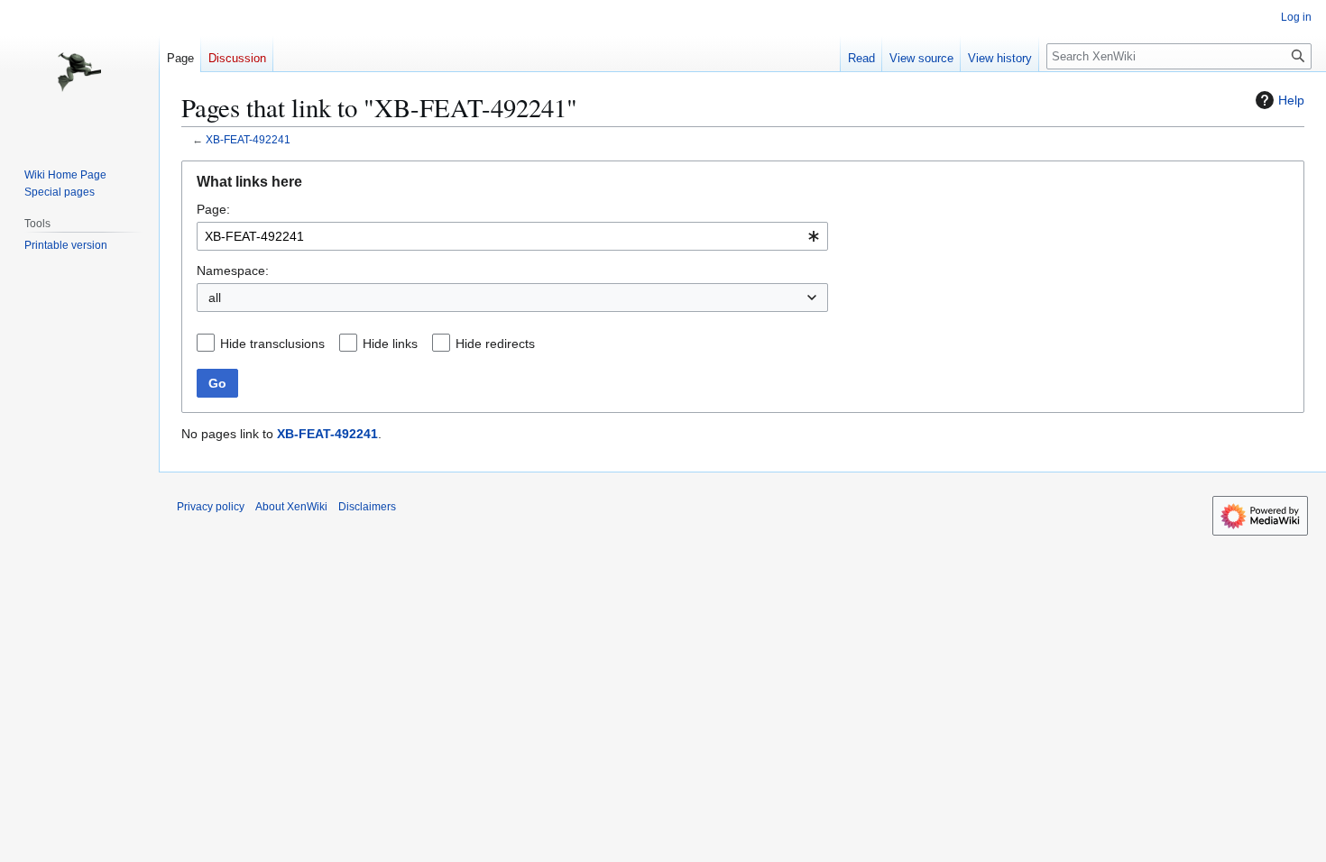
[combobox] (512, 236)
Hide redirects (495, 343)
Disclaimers (367, 506)
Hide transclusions (272, 343)
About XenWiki (291, 506)
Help (1291, 100)
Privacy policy (210, 506)
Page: (213, 209)
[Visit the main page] (79, 72)
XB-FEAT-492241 (248, 139)
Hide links (390, 343)
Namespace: (233, 270)
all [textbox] (214, 297)
